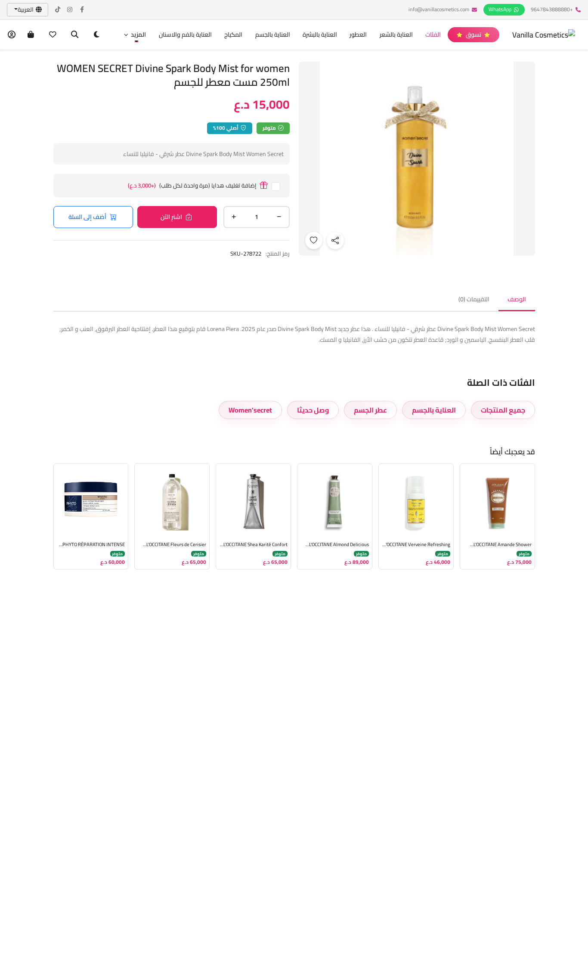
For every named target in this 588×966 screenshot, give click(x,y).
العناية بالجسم (272, 34)
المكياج (233, 34)
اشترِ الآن (171, 216)
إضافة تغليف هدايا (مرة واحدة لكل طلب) (192, 185)
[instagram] (70, 9)
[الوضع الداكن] (97, 35)
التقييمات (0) (473, 299)
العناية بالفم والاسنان (185, 34)
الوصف (517, 299)
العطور (358, 34)
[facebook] (82, 9)
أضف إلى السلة (87, 216)
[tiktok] (58, 9)
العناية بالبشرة (320, 34)
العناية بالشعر (396, 34)
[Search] (75, 35)
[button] (135, 34)
